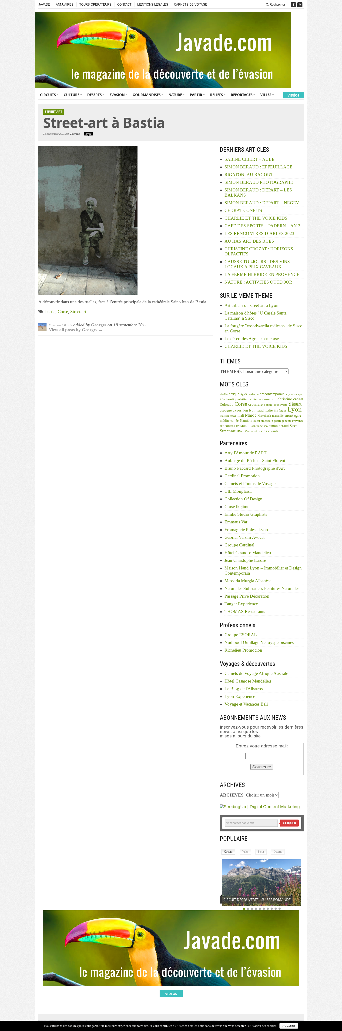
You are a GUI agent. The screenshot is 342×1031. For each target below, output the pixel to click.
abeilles (224, 394)
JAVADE (44, 4)
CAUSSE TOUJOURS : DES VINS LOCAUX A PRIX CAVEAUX (257, 264)
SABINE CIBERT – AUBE (250, 159)
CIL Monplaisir (238, 491)
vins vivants (269, 431)
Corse (63, 311)
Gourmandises (147, 94)
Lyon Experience (240, 696)
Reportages (241, 94)
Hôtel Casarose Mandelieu (248, 552)
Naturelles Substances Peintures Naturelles (262, 588)
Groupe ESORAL (241, 634)
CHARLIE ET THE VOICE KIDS (256, 218)
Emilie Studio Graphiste (246, 514)
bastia (50, 311)
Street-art (78, 311)
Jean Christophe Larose (245, 560)
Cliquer (289, 823)
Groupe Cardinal (239, 544)
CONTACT (124, 4)
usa (240, 430)
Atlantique (296, 394)
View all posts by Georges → (76, 329)
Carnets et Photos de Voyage (250, 483)
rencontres (227, 426)
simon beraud (279, 426)
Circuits (48, 94)
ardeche (254, 394)
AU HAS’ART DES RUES (249, 241)
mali (241, 415)
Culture (71, 94)
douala (268, 404)
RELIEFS (216, 94)
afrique (234, 394)
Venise (249, 431)
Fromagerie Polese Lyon (246, 529)
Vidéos (293, 95)
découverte (281, 404)
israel (260, 410)
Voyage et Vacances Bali (246, 704)
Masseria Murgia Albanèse (248, 580)
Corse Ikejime (237, 506)
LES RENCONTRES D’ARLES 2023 (259, 233)
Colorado (226, 404)
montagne (293, 415)
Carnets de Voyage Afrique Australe (256, 673)
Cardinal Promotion (242, 475)
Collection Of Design (243, 498)
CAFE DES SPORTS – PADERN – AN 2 (262, 225)
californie (255, 399)
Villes (265, 94)
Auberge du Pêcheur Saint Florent (255, 460)
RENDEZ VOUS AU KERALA (244, 899)
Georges (75, 133)
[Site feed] (300, 4)
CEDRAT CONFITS (243, 210)
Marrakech (264, 415)
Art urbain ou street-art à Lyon (251, 305)
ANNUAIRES (65, 4)
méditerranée (229, 420)
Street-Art (53, 111)
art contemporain (272, 394)
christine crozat (290, 399)
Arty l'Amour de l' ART (246, 452)
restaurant (243, 426)
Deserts (94, 94)
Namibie (246, 420)
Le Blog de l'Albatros (244, 688)
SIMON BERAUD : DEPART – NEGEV (262, 202)
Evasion (117, 94)
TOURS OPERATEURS (95, 4)
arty (288, 394)
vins (257, 431)
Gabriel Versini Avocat (245, 537)
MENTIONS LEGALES (152, 4)
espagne (226, 410)
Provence (298, 420)
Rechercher (277, 4)
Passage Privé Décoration (247, 596)
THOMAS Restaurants (245, 611)
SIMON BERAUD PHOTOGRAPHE (259, 182)
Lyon (295, 409)
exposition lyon (244, 410)
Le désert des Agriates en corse (252, 338)
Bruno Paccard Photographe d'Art (255, 468)
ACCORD (288, 1026)
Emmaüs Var (236, 521)
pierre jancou (282, 420)
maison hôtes (228, 415)
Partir (196, 94)
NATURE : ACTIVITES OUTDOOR (258, 282)
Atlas (222, 399)
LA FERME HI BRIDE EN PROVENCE (262, 274)
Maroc (250, 415)
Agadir (244, 394)
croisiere (255, 404)
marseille (278, 415)
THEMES (229, 371)
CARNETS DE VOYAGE (190, 4)
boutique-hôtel (237, 399)
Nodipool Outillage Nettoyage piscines (259, 642)
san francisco (259, 426)
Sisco (294, 426)
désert (295, 404)
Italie (269, 410)
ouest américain (263, 420)
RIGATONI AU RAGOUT (249, 174)
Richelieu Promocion (243, 650)
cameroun (269, 399)
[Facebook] (294, 4)
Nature (175, 94)
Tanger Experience (241, 603)
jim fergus (280, 410)
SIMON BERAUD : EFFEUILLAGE (258, 166)
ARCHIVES (232, 795)
